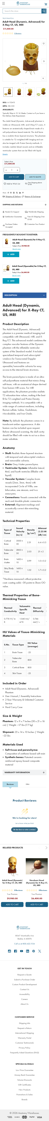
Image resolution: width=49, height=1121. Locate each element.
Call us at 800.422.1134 (24, 943)
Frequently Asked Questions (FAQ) (24, 1052)
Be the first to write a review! (24, 830)
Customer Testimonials (24, 1042)
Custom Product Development (24, 984)
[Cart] (46, 4)
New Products (24, 1089)
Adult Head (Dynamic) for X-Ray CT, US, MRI (12, 881)
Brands (24, 1099)
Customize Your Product (35, 224)
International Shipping (24, 1033)
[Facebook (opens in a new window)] (15, 951)
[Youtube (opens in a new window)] (21, 951)
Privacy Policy (24, 1047)
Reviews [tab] (10, 784)
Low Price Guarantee (24, 1070)
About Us (24, 1004)
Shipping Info (24, 1023)
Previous (40, 848)
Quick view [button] (16, 249)
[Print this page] (14, 192)
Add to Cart (12, 904)
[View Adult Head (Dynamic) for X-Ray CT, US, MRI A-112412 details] (12, 866)
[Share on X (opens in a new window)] (17, 192)
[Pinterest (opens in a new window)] (22, 192)
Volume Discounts (24, 1080)
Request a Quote (24, 974)
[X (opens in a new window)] (39, 951)
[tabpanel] (24, 529)
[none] (24, 60)
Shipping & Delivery (13, 196)
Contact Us (24, 989)
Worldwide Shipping (36, 212)
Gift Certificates (24, 1084)
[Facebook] (8, 192)
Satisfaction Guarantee (13, 217)
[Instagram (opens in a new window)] (9, 951)
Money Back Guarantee (24, 1075)
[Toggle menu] (3, 3)
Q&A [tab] (27, 784)
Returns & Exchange (33, 196)
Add (12, 254)
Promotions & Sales (24, 1094)
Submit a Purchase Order (24, 979)
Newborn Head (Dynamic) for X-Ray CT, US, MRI (37, 882)
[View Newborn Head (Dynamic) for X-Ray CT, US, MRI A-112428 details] (37, 866)
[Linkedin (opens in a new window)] (20, 192)
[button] (12, 184)
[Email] (11, 192)
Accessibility (24, 994)
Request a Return (25, 1028)
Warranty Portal (24, 1038)
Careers (24, 999)
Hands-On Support (12, 212)
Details (5, 154)
